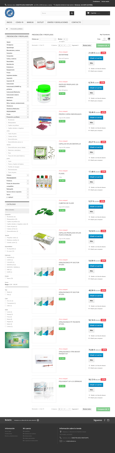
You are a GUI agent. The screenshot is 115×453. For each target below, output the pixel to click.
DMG (9, 269)
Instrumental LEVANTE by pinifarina (14, 88)
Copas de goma (12, 133)
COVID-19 (19, 22)
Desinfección (10, 64)
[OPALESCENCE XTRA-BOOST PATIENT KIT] (44, 361)
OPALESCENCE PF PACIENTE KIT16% (69, 323)
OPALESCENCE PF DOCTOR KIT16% (69, 264)
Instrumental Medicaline (13, 92)
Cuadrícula (104, 40)
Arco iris (10, 301)
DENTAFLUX (11, 264)
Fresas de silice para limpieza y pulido (16, 157)
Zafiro (9, 305)
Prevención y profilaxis (13, 117)
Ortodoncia (10, 106)
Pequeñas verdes (12, 237)
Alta (9, 294)
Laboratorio (10, 97)
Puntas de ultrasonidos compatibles (13, 185)
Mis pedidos (26, 431)
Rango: (7, 284)
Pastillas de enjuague (13, 167)
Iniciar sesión (105, 1)
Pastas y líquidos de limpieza (16, 164)
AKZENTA (10, 257)
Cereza (9, 326)
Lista (109, 40)
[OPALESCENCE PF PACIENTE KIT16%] (44, 331)
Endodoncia (10, 67)
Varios (8, 194)
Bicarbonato (11, 120)
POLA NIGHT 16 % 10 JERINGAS (70, 381)
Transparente (11, 303)
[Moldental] (21, 12)
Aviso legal (8, 431)
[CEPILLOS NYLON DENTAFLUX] (44, 153)
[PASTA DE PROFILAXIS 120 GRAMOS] (44, 93)
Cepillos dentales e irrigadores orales (15, 130)
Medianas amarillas (13, 240)
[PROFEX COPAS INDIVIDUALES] (44, 123)
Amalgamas (10, 44)
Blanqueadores (12, 122)
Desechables (10, 61)
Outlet (40, 22)
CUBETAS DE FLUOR (66, 203)
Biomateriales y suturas (13, 50)
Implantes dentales (12, 75)
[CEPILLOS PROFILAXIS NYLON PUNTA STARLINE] (44, 242)
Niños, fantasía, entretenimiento (15, 103)
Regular (10, 321)
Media (9, 292)
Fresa (9, 316)
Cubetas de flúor (12, 136)
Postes (8, 114)
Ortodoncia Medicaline (13, 108)
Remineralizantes (12, 169)
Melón (9, 324)
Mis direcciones (27, 436)
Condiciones (8, 433)
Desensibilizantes (12, 139)
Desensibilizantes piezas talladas (17, 147)
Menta (9, 319)
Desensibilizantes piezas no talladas (15, 143)
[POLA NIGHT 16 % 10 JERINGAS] (44, 390)
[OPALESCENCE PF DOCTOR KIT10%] (44, 301)
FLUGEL (62, 173)
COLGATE (10, 262)
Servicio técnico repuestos (14, 191)
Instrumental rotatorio (13, 94)
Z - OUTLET (10, 197)
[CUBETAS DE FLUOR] (44, 212)
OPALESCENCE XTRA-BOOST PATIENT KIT (69, 353)
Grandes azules (12, 242)
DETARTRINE (63, 55)
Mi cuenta (27, 428)
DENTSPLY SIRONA (13, 267)
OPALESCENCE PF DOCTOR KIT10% (69, 293)
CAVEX (10, 260)
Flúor (9, 153)
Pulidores (9, 180)
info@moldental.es (71, 441)
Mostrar (60, 39)
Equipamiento (10, 70)
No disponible (11, 248)
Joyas (9, 161)
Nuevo (10, 278)
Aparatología (10, 47)
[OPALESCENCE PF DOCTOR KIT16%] (44, 271)
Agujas (9, 42)
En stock (10, 251)
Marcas (30, 22)
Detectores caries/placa (14, 150)
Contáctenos (96, 1)
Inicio (9, 22)
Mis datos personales (29, 438)
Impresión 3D (10, 81)
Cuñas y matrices (11, 58)
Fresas (8, 72)
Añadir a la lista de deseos (98, 68)
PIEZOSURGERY (11, 111)
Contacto (76, 22)
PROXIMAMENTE (11, 178)
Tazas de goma (12, 172)
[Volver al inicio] (7, 29)
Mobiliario (9, 100)
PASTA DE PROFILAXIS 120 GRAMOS (68, 85)
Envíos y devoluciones (57, 22)
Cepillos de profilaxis (13, 125)
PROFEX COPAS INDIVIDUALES (70, 114)
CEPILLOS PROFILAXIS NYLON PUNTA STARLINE (70, 234)
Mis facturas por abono (29, 433)
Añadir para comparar (96, 71)
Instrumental (10, 83)
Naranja (10, 314)
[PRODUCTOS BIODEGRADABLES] (17, 340)
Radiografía (10, 189)
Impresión (9, 78)
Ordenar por (35, 39)
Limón (9, 312)
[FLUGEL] (44, 182)
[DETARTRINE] (44, 64)
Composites (10, 56)
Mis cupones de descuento (30, 440)
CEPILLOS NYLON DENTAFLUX (70, 144)
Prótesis (9, 175)
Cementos (9, 53)
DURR (9, 272)
